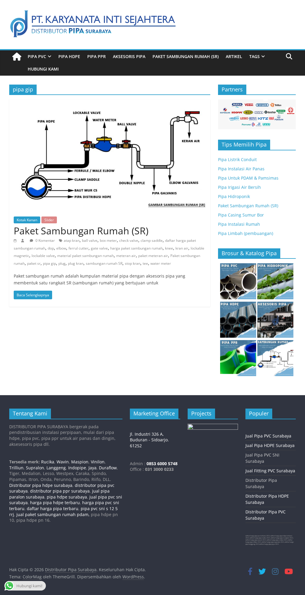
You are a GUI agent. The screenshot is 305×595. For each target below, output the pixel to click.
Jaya (92, 468)
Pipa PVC (37, 56)
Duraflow (108, 468)
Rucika (47, 462)
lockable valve (43, 255)
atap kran (72, 240)
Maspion (79, 462)
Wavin (63, 462)
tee (145, 263)
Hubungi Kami (43, 69)
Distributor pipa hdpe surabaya (40, 485)
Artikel (234, 56)
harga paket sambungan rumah (136, 248)
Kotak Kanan (27, 219)
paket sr (34, 263)
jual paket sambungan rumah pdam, (53, 514)
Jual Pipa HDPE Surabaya (270, 445)
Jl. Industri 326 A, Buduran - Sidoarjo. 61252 (149, 439)
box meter (108, 240)
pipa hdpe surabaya (67, 497)
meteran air (126, 255)
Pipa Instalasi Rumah (239, 224)
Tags (254, 56)
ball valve (89, 240)
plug (62, 263)
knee (169, 248)
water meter (160, 263)
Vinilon (98, 462)
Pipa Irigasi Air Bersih (239, 187)
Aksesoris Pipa (129, 56)
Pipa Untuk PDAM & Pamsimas (248, 178)
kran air (181, 248)
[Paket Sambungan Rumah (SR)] (109, 103)
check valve (128, 240)
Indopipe (77, 468)
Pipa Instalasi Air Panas (241, 169)
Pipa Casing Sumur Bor (241, 215)
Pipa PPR (96, 56)
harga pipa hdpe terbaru (55, 502)
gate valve (99, 248)
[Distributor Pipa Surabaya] (16, 56)
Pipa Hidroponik (234, 196)
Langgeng (56, 468)
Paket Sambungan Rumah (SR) (185, 56)
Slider (49, 219)
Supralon (35, 468)
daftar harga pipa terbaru (52, 508)
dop (51, 248)
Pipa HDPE (69, 56)
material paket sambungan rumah (85, 255)
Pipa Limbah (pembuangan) (245, 233)
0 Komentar (45, 240)
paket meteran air (153, 255)
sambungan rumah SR (104, 263)
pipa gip (49, 263)
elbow (61, 248)
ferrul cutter (78, 248)
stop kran (132, 263)
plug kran (75, 263)
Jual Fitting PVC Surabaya (270, 470)
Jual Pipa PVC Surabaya (268, 436)
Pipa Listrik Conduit (237, 159)
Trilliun (16, 468)
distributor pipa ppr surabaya (60, 491)
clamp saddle (152, 240)
